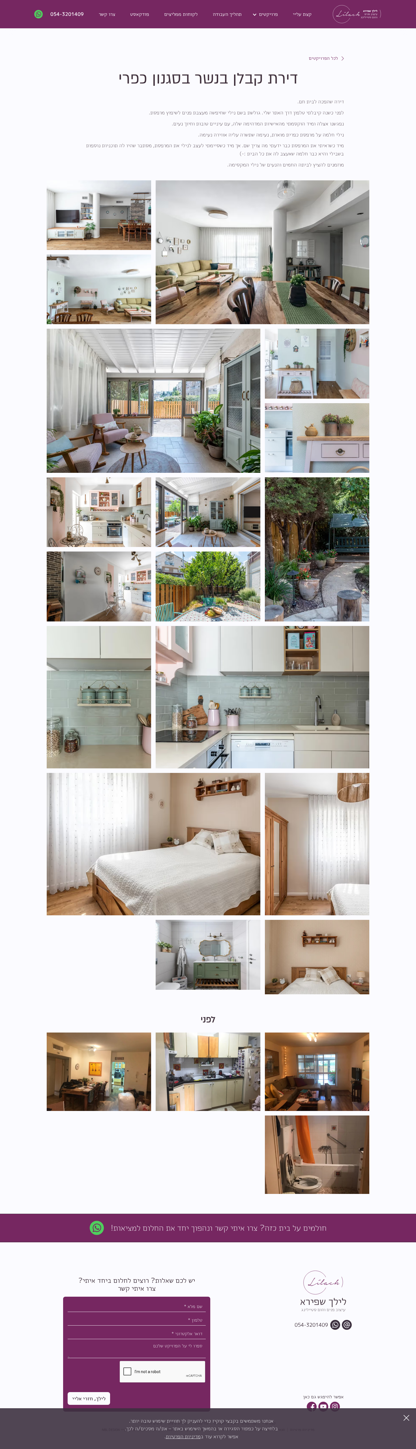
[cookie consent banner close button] (406, 1418)
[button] (267, 14)
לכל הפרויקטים (323, 58)
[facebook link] (312, 1407)
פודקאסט (139, 14)
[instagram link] (335, 1407)
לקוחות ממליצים (181, 14)
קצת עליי (302, 14)
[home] (352, 14)
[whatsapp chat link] (335, 1325)
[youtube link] (323, 1407)
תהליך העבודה (227, 14)
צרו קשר (107, 14)
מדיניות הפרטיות (183, 1436)
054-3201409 (67, 14)
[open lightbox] (262, 252)
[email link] (347, 1325)
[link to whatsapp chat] (97, 1228)
